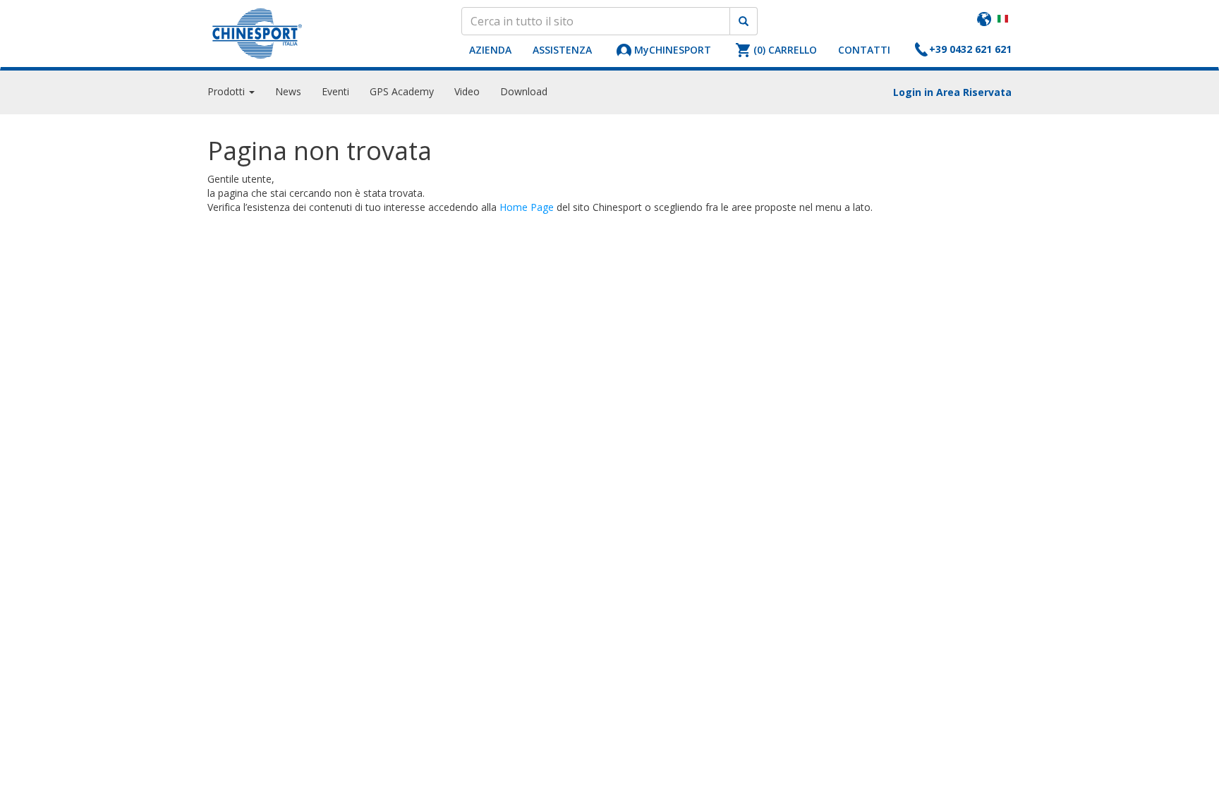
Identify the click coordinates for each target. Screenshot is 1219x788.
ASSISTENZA (562, 49)
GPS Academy (402, 91)
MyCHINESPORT (672, 49)
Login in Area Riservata (952, 92)
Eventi (335, 91)
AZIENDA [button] (490, 49)
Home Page (526, 207)
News (288, 91)
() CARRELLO (785, 49)
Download (523, 91)
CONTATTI (864, 49)
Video (467, 91)
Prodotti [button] (227, 91)
